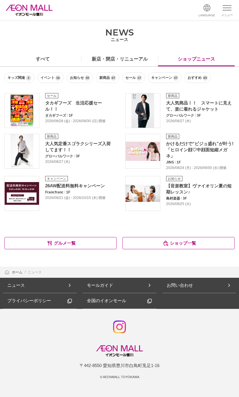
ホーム (17, 272)
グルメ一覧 (65, 243)
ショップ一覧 (183, 243)
